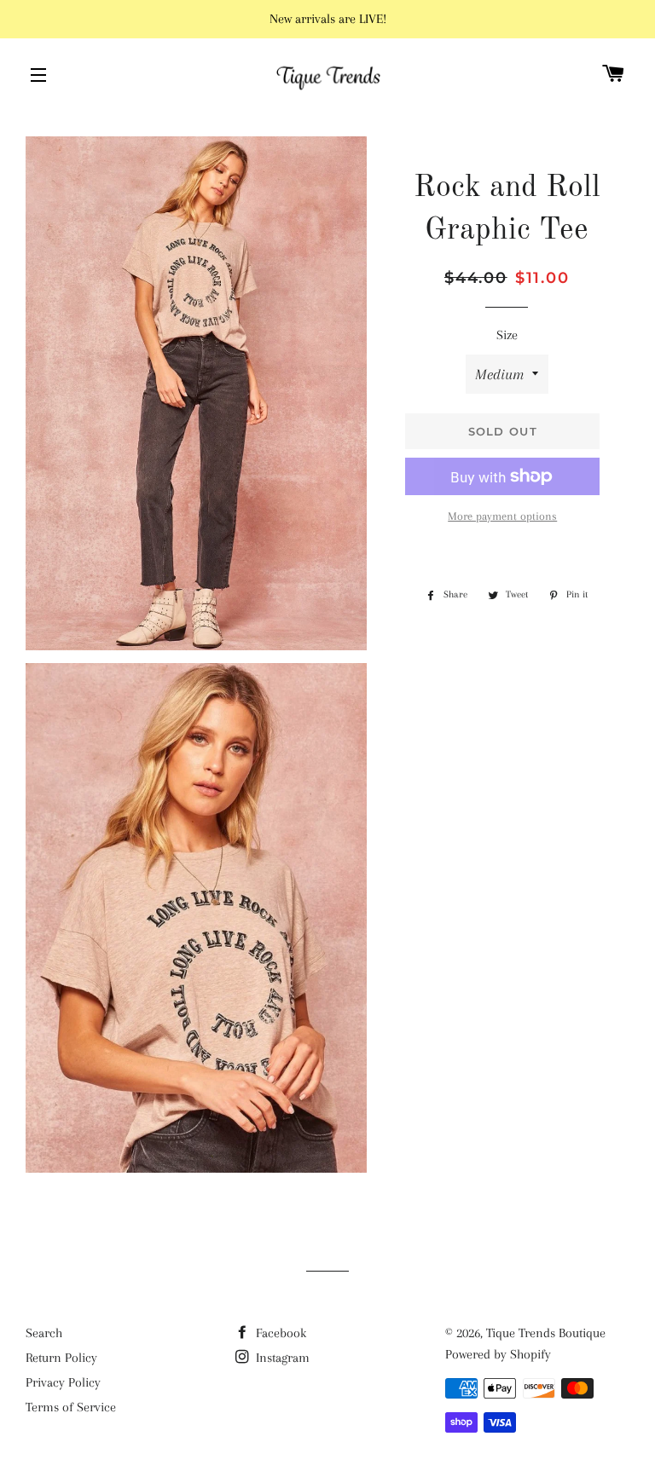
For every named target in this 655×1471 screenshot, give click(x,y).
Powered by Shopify (498, 1354)
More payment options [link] (502, 516)
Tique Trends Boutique (546, 1333)
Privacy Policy (63, 1382)
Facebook (279, 1333)
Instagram (281, 1357)
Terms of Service (71, 1407)
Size (507, 335)
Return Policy (61, 1357)
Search (44, 1333)
